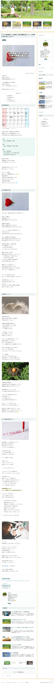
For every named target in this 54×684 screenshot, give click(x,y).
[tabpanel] (6, 25)
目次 (17, 93)
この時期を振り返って (12, 100)
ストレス (4, 580)
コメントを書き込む (18, 672)
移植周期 (20, 580)
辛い (24, 580)
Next (53, 25)
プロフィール (3, 682)
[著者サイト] (8, 603)
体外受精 (8, 578)
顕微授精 (27, 580)
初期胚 (16, 580)
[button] (9, 586)
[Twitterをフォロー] (10, 603)
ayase (9, 593)
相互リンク (15, 682)
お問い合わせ (9, 682)
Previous (0, 25)
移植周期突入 (10, 95)
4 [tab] (29, 31)
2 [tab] (26, 31)
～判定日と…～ (7, 565)
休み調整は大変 (11, 97)
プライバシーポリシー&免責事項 (23, 682)
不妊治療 (4, 578)
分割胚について (11, 99)
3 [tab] (27, 31)
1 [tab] (24, 31)
